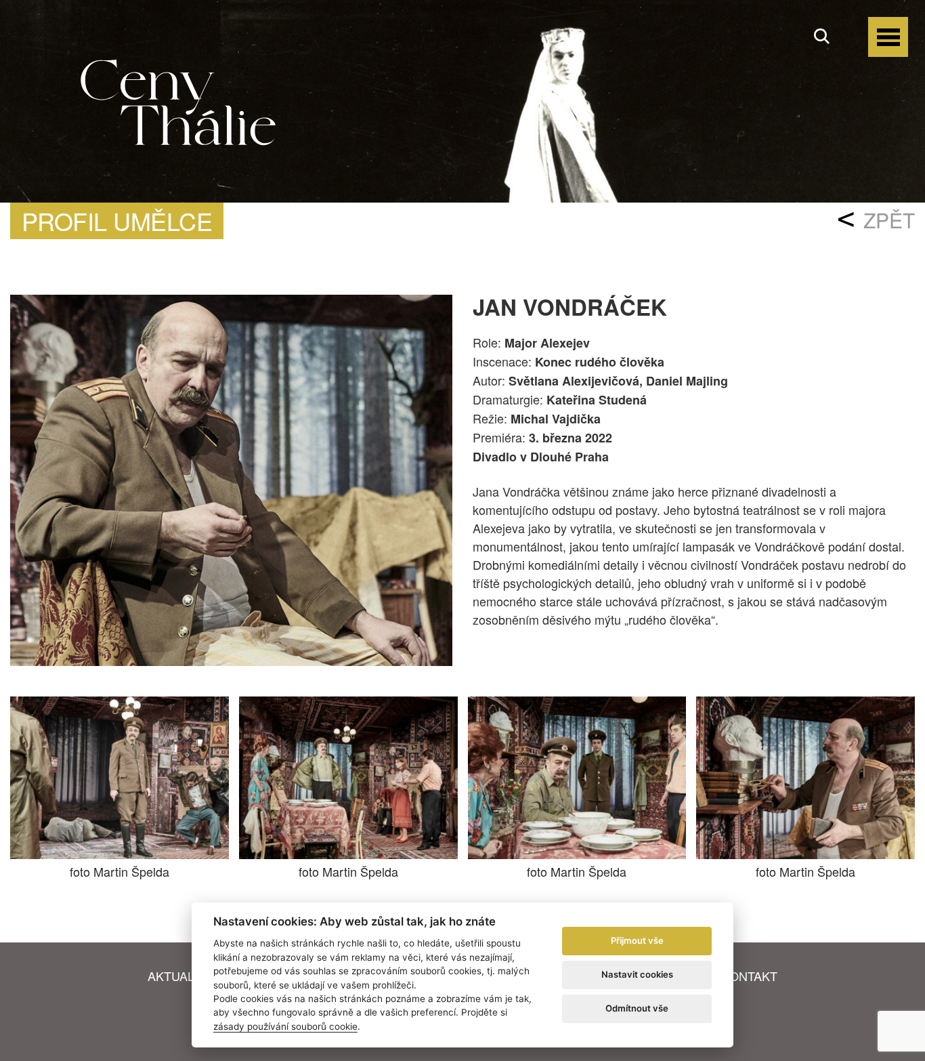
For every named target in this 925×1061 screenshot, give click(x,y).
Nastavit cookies (637, 974)
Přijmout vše (637, 940)
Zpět (889, 219)
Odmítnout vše (636, 1008)
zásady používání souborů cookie (285, 1026)
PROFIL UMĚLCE (117, 220)
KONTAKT (749, 975)
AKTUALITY (180, 975)
